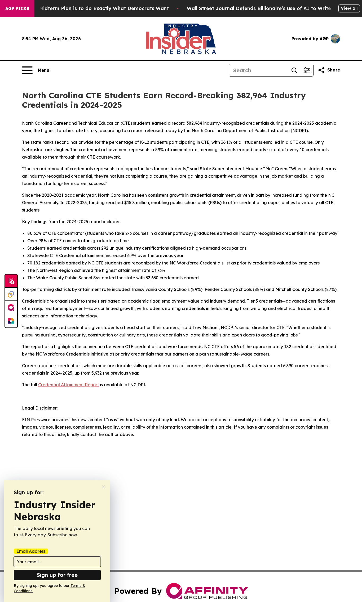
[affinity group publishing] (11, 307)
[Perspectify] (11, 294)
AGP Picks (17, 8)
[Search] (294, 70)
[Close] (103, 486)
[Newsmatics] (11, 320)
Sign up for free (57, 575)
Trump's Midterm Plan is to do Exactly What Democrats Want (93, 8)
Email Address (31, 551)
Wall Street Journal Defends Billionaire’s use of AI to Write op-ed (267, 8)
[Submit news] (11, 281)
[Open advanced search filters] (307, 70)
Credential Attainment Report (68, 384)
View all (349, 8)
